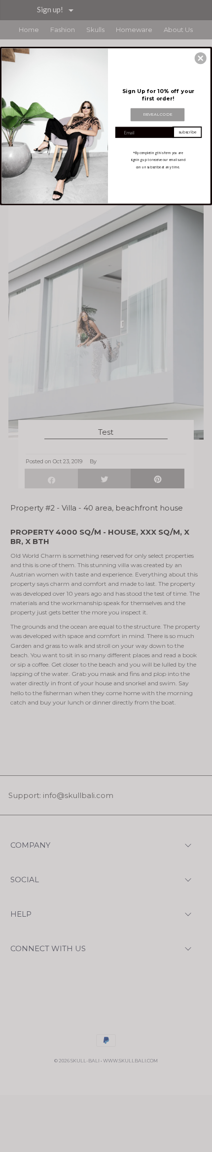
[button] (201, 58)
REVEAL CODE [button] (158, 114)
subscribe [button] (187, 131)
